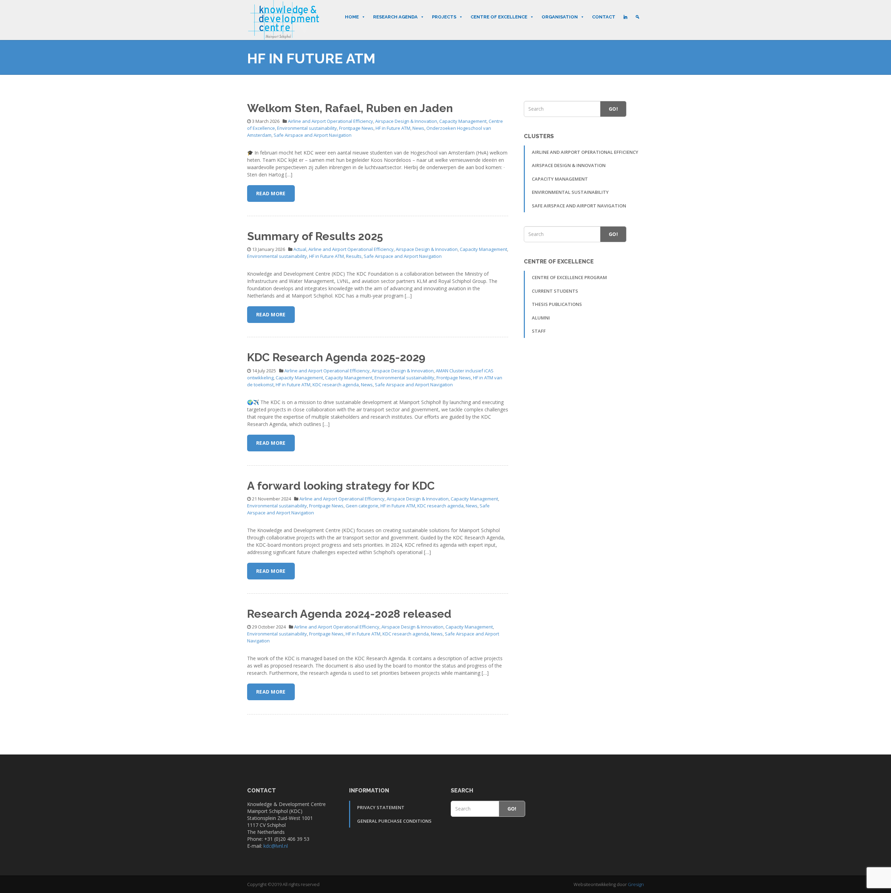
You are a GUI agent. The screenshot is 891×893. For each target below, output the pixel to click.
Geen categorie (362, 506)
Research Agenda (395, 16)
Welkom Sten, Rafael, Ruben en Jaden (350, 108)
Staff (539, 331)
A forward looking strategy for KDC (341, 485)
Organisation (560, 16)
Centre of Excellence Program (569, 277)
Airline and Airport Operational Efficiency (330, 121)
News (418, 128)
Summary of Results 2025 (315, 236)
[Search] (637, 17)
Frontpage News (356, 128)
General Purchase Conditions (394, 821)
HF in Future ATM (393, 128)
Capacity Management (463, 121)
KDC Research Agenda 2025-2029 (336, 357)
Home (352, 16)
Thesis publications (557, 304)
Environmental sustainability (307, 128)
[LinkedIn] (625, 17)
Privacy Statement (380, 807)
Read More (271, 193)
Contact (603, 16)
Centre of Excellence (499, 16)
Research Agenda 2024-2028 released (349, 613)
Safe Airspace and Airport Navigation (313, 135)
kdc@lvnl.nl (275, 846)
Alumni (541, 318)
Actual (299, 249)
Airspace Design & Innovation (406, 121)
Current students (555, 291)
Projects (444, 16)
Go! (613, 108)
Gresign (636, 884)
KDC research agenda (336, 384)
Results (354, 256)
